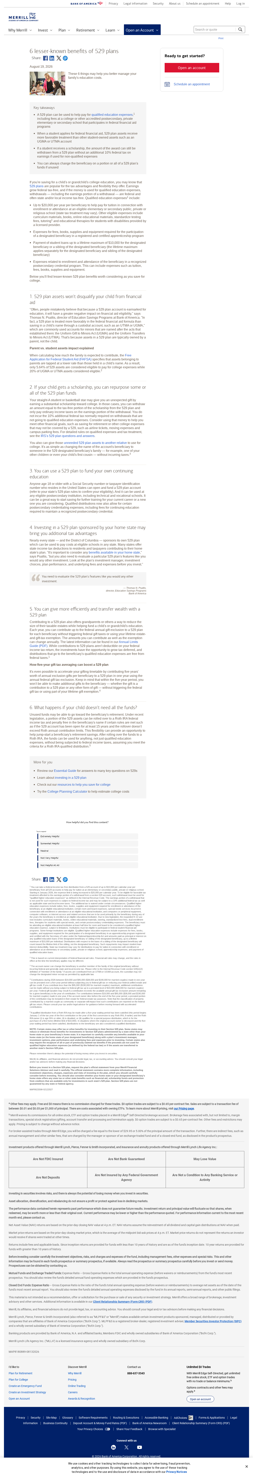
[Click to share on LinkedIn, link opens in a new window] (52, 58)
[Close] (246, 1466)
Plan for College (18, 1379)
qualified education (112, 114)
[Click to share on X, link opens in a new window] (59, 58)
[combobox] (219, 29)
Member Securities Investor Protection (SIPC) (213, 1321)
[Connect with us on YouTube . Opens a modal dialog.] (139, 1447)
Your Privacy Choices (90, 1429)
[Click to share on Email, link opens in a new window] (65, 58)
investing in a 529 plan (70, 777)
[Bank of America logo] (87, 4)
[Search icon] (240, 29)
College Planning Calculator (67, 791)
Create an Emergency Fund (25, 1386)
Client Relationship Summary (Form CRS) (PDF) (122, 1301)
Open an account (200, 1399)
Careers (72, 1392)
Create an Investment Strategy (27, 1392)
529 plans (36, 186)
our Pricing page (184, 1108)
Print (220, 38)
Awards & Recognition (81, 1398)
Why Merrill (74, 1373)
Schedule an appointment (192, 84)
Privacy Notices (176, 1471)
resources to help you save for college (84, 784)
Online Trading (77, 1386)
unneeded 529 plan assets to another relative (95, 443)
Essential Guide (65, 770)
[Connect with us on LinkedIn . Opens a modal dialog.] (113, 1447)
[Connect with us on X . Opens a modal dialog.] (126, 1447)
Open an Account (19, 1398)
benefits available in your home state (114, 552)
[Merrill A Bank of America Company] (23, 17)
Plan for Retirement (20, 1373)
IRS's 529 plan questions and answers (67, 436)
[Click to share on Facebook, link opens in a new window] (45, 58)
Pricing (72, 1379)
